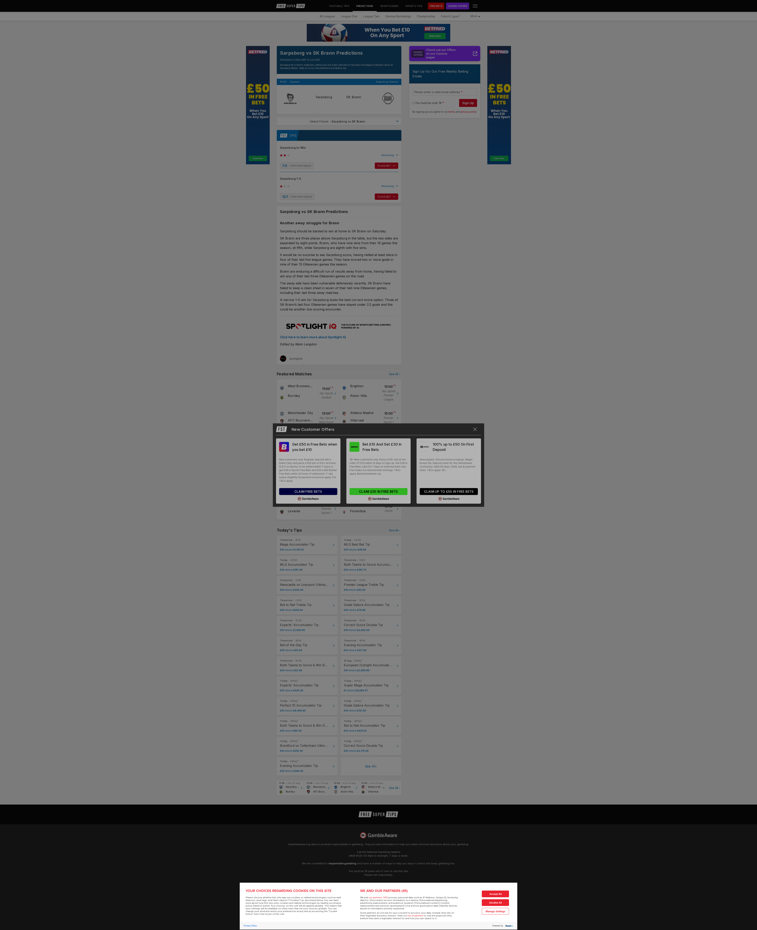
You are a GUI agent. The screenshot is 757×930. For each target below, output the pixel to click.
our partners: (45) (378, 897)
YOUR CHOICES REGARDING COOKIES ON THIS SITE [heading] (288, 891)
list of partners (415, 915)
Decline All (495, 902)
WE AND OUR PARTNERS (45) (384, 891)
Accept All (495, 894)
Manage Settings (495, 911)
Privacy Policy (250, 925)
